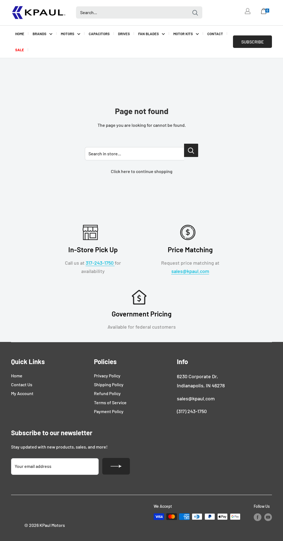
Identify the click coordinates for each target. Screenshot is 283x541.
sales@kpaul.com (190, 271)
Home (19, 34)
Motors (67, 34)
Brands (39, 34)
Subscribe (252, 41)
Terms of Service (110, 402)
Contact (215, 34)
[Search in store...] (191, 150)
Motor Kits (183, 34)
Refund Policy (107, 393)
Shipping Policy (109, 384)
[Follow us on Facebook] (257, 517)
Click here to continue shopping (141, 171)
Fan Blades (148, 34)
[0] (263, 12)
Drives (124, 34)
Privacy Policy (107, 375)
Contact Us (21, 384)
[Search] (195, 12)
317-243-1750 (100, 263)
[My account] (247, 11)
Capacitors (99, 34)
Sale (19, 50)
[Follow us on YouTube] (268, 517)
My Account (22, 393)
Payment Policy (109, 411)
